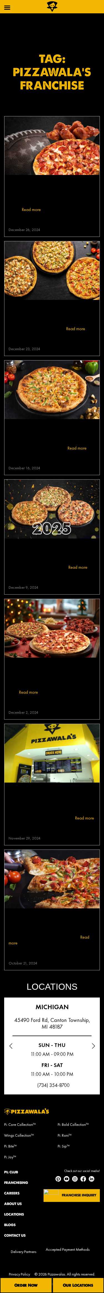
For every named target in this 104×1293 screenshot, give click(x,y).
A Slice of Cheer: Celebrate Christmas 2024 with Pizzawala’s (47, 668)
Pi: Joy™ (10, 1156)
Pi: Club (11, 1172)
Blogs (10, 1225)
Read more (31, 209)
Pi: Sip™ (64, 1146)
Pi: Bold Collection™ (73, 1124)
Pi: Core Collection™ (20, 1124)
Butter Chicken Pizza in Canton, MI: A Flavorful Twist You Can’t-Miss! (50, 429)
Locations (14, 1214)
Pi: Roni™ (65, 1135)
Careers (11, 1193)
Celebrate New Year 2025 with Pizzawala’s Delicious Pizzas (46, 549)
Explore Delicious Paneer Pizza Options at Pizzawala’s (44, 310)
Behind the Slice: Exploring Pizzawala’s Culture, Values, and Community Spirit (46, 796)
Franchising (16, 1183)
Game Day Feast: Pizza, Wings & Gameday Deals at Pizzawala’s (47, 185)
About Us (13, 1204)
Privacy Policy (19, 1274)
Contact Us (15, 1235)
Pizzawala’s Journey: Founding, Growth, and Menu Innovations (45, 919)
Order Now (26, 1285)
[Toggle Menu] (7, 7)
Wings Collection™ (19, 1135)
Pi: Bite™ (10, 1146)
